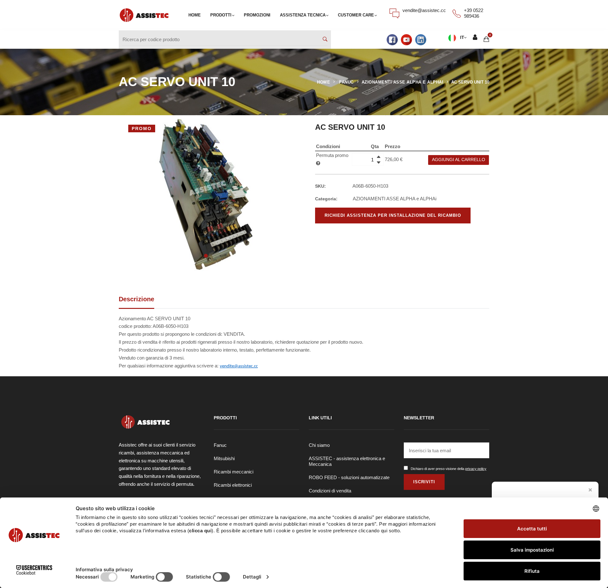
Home (323, 82)
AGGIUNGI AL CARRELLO (458, 159)
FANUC (346, 82)
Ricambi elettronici (233, 485)
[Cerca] (325, 39)
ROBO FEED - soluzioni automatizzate (349, 477)
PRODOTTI (220, 15)
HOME (194, 15)
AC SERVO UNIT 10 (470, 82)
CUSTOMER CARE (356, 15)
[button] (206, 256)
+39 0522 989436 (473, 13)
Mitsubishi (224, 458)
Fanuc (220, 445)
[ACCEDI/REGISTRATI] (475, 38)
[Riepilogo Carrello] (486, 39)
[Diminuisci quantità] (378, 162)
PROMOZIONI (257, 15)
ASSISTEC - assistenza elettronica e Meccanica (347, 461)
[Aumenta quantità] (378, 157)
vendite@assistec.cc (424, 10)
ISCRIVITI (424, 481)
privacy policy (475, 469)
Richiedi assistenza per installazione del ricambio (393, 215)
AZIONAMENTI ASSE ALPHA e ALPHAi (403, 82)
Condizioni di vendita (330, 490)
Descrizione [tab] (136, 299)
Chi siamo (319, 445)
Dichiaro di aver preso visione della (448, 469)
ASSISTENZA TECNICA (303, 15)
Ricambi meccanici (233, 471)
